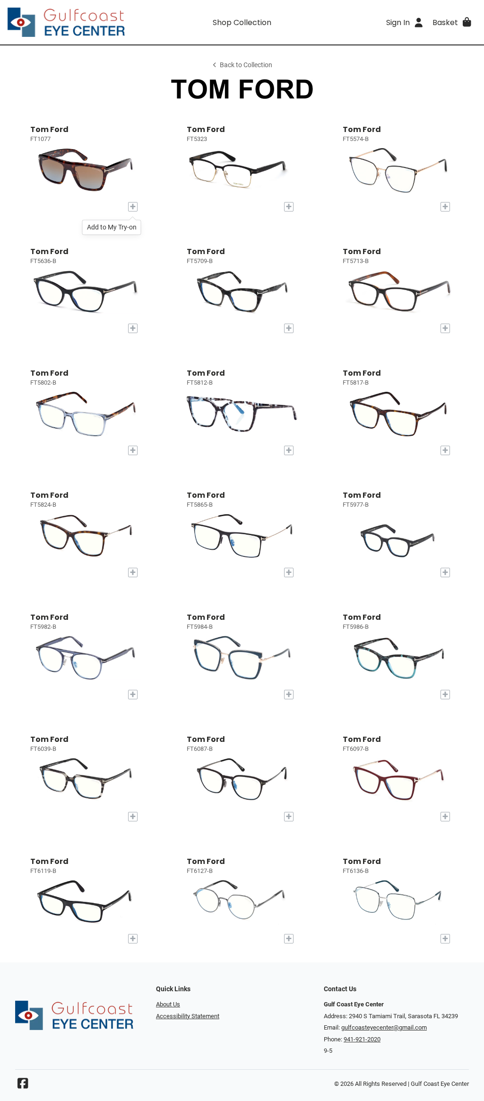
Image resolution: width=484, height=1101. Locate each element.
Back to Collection (246, 65)
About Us (168, 1004)
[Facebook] (22, 1085)
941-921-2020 (362, 1039)
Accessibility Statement (187, 1016)
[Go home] (66, 22)
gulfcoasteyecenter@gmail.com (384, 1027)
